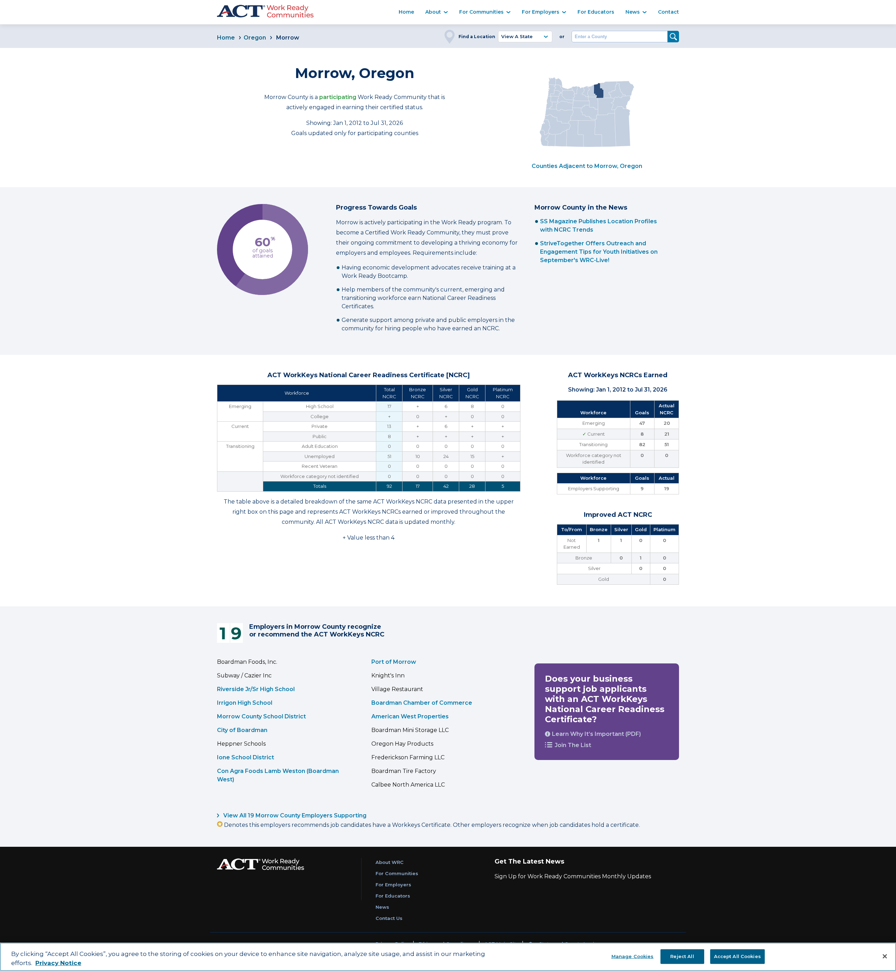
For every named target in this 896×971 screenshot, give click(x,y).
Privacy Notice (58, 962)
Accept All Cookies (737, 956)
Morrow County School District (261, 716)
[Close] (884, 956)
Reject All (682, 956)
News (632, 12)
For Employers (540, 12)
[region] (448, 957)
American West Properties (410, 716)
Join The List (573, 745)
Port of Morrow (393, 662)
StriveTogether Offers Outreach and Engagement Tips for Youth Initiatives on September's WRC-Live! (599, 251)
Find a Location (476, 36)
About (433, 12)
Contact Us (389, 918)
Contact (668, 12)
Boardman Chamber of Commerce (421, 702)
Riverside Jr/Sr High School (256, 689)
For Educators (596, 12)
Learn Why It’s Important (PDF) (596, 734)
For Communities (481, 12)
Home (406, 12)
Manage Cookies (632, 956)
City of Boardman (242, 730)
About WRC (390, 862)
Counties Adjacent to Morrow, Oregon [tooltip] (587, 166)
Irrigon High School (244, 702)
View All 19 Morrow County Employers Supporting (294, 815)
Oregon (255, 37)
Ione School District (245, 757)
